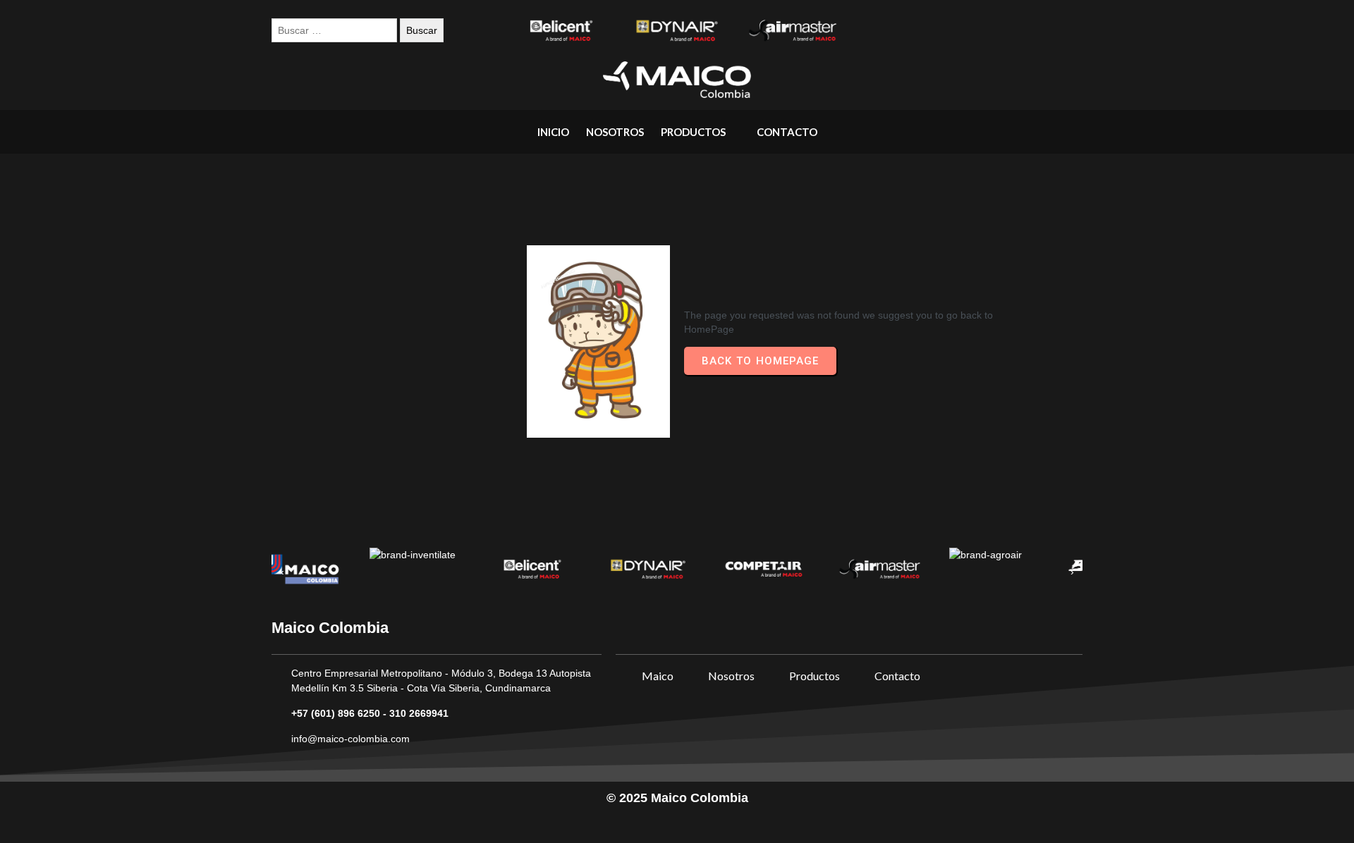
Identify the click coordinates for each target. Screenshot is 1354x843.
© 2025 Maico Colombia (677, 798)
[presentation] (282, 572)
